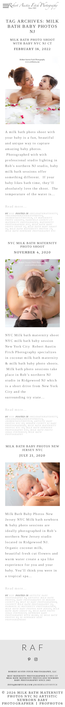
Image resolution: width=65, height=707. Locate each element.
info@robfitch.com (20, 685)
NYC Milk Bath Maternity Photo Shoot (32, 244)
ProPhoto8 (51, 703)
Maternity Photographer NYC (29, 223)
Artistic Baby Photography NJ (26, 596)
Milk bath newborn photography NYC (30, 231)
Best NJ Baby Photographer (38, 602)
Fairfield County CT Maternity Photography (28, 221)
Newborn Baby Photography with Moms (26, 614)
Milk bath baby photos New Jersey (28, 609)
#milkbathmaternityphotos (24, 215)
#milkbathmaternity (43, 213)
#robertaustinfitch (18, 218)
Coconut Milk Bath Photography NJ (29, 604)
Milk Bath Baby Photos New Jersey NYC (33, 448)
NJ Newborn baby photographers (23, 618)
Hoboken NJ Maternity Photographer (30, 606)
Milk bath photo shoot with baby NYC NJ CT (32, 41)
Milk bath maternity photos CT (31, 229)
